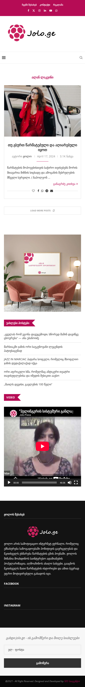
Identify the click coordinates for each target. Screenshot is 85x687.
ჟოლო (27, 156)
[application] (42, 447)
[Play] (9, 483)
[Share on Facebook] (38, 191)
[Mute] (70, 483)
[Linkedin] (45, 10)
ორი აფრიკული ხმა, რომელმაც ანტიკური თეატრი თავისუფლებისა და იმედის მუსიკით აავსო (37, 373)
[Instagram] (39, 10)
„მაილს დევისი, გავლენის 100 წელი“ (28, 384)
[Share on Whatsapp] (42, 191)
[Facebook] (28, 10)
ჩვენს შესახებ (29, 4)
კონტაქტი (45, 4)
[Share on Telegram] (46, 191)
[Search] (81, 57)
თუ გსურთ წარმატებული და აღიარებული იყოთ (42, 147)
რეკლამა (58, 4)
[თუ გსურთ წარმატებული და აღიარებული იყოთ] (42, 111)
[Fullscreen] (76, 483)
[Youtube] (50, 10)
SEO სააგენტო (72, 681)
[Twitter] (33, 10)
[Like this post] (33, 191)
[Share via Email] (51, 191)
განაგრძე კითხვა (64, 184)
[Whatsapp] (56, 10)
